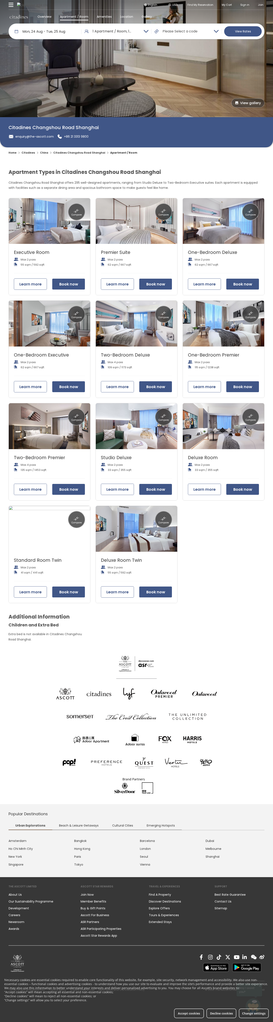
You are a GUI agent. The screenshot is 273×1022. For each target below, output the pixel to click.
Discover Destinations (165, 901)
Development (19, 908)
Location (126, 17)
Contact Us (223, 901)
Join (260, 5)
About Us (15, 894)
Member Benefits (93, 901)
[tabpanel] (136, 852)
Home (12, 152)
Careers (14, 915)
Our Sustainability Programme (31, 901)
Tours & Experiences (164, 915)
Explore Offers (159, 908)
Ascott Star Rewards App (99, 935)
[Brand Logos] (65, 694)
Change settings (254, 1013)
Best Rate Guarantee (230, 894)
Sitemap (221, 908)
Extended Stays (160, 922)
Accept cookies (189, 1013)
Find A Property (160, 894)
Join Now (87, 894)
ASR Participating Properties (101, 929)
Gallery (147, 17)
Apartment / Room (74, 17)
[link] (17, 963)
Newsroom (16, 922)
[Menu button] (11, 4)
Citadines (28, 152)
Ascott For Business (95, 915)
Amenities (104, 17)
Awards (14, 929)
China (44, 152)
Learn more (30, 284)
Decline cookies (221, 1013)
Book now (68, 284)
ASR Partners (90, 922)
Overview (44, 17)
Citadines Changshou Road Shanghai (79, 152)
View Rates (243, 31)
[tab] (30, 826)
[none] (40, 894)
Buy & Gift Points (93, 908)
